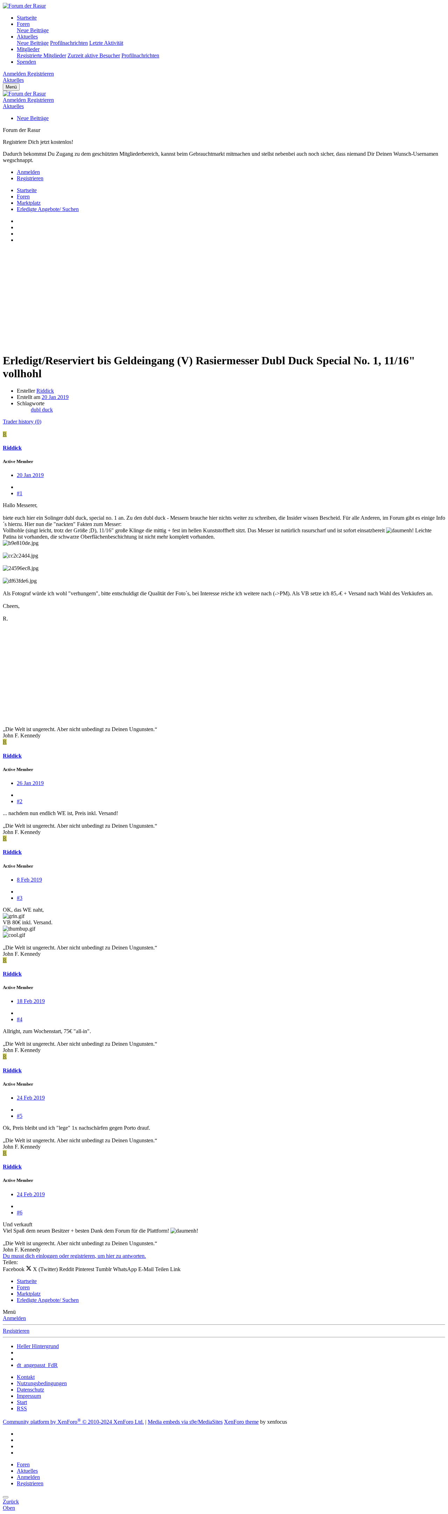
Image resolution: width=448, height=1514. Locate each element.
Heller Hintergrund (38, 1346)
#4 (19, 1019)
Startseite (27, 18)
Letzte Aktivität (106, 43)
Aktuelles (27, 37)
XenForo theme (241, 1422)
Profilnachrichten (69, 43)
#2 (19, 801)
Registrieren (16, 1331)
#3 (19, 898)
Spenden (26, 62)
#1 (19, 493)
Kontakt (26, 1377)
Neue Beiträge (33, 30)
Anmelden (14, 1318)
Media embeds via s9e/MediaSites (185, 1422)
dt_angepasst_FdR (37, 1365)
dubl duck (42, 410)
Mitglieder (28, 49)
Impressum (29, 1396)
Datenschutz (30, 1390)
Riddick (45, 391)
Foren (23, 24)
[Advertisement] (213, 298)
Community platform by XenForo (73, 1422)
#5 (19, 1116)
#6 (19, 1212)
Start (22, 1402)
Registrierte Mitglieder (41, 55)
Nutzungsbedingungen (42, 1383)
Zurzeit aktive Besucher (94, 55)
